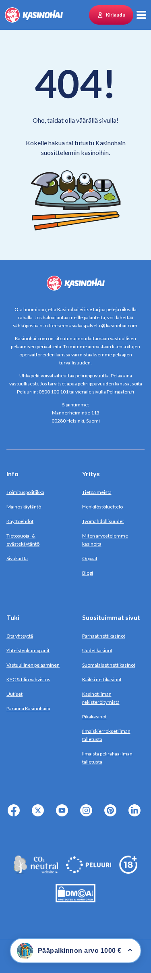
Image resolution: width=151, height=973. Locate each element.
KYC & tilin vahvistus (28, 679)
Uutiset (14, 694)
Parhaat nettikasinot (103, 636)
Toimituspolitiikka (25, 492)
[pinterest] (112, 815)
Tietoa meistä (97, 492)
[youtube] (63, 815)
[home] (34, 15)
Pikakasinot (94, 717)
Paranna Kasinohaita (28, 708)
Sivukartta (17, 558)
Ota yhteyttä (19, 636)
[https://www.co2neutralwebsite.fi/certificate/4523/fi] (36, 871)
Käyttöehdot (19, 521)
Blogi (87, 573)
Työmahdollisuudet (103, 521)
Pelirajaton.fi (120, 392)
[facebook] (15, 815)
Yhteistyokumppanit (28, 650)
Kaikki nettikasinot (102, 679)
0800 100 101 (53, 392)
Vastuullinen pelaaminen (33, 665)
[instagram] (88, 815)
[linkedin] (136, 815)
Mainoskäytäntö (23, 507)
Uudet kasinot (97, 650)
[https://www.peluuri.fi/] (88, 871)
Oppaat (89, 558)
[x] (39, 815)
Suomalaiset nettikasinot (108, 665)
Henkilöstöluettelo (102, 507)
